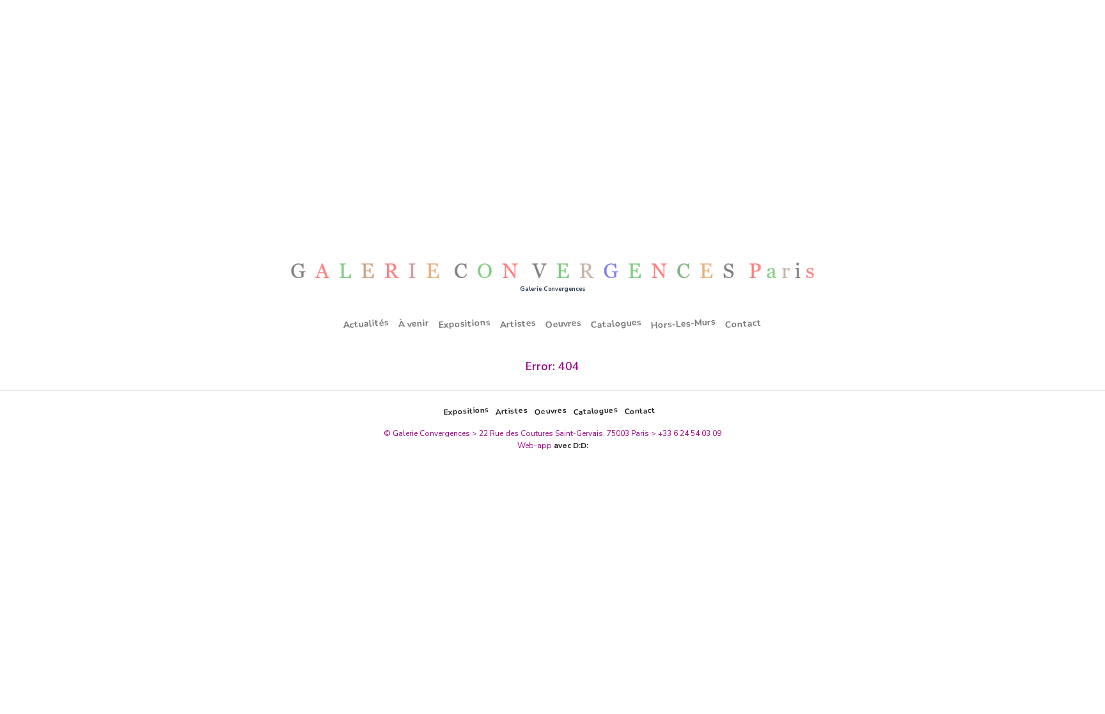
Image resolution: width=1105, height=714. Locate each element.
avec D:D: (571, 445)
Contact (743, 323)
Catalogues (616, 323)
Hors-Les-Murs (683, 323)
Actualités (366, 323)
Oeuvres (563, 323)
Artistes (518, 323)
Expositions (465, 323)
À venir (414, 323)
